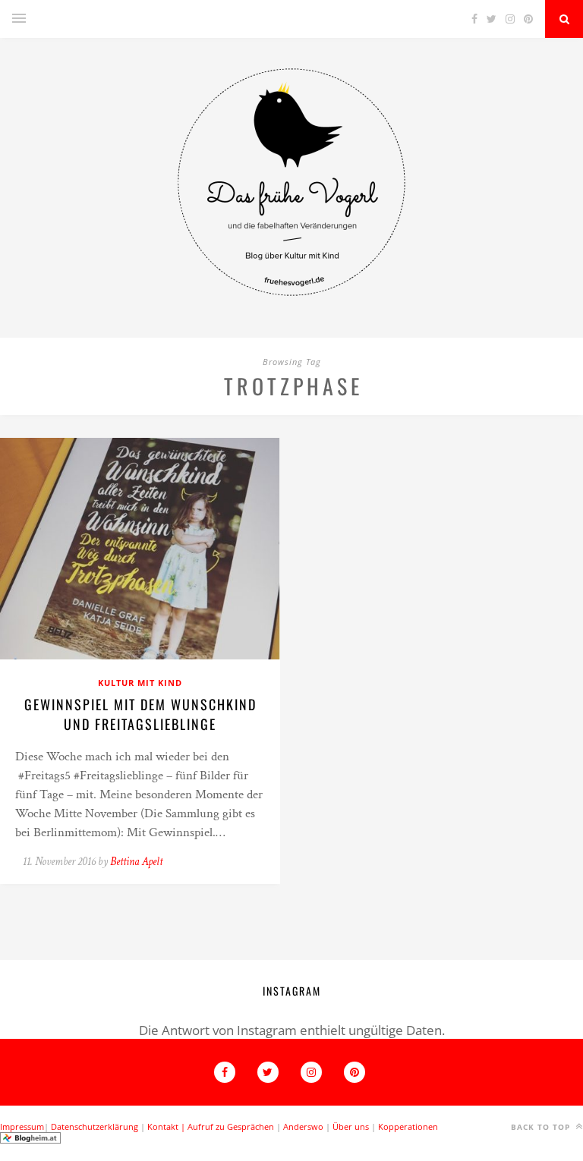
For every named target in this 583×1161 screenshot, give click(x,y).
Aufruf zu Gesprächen (231, 1126)
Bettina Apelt (136, 861)
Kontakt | (167, 1126)
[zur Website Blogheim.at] (30, 1140)
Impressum (22, 1126)
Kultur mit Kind (140, 682)
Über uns (350, 1126)
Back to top (542, 1127)
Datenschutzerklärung (94, 1126)
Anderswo (303, 1126)
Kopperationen (408, 1126)
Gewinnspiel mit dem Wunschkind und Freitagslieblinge (140, 714)
